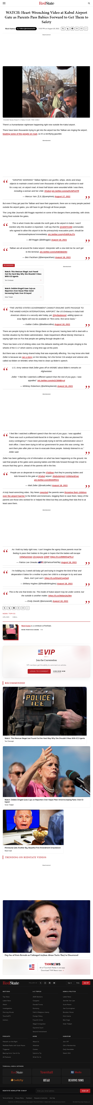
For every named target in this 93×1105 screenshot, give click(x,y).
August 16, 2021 (65, 386)
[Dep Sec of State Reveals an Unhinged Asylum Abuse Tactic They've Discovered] (46, 926)
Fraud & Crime (38, 1020)
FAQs (77, 983)
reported (44, 492)
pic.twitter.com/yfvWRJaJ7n (61, 234)
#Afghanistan (26, 557)
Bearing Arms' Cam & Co (11, 1053)
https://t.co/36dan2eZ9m (60, 596)
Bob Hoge (66, 1020)
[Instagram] (45, 983)
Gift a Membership (69, 1045)
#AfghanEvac (72, 476)
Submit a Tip (37, 1053)
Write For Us (37, 1057)
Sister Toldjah (9, 805)
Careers (35, 1049)
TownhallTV (7, 1016)
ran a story (27, 357)
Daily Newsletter (68, 1049)
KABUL (15, 617)
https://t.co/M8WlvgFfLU (61, 557)
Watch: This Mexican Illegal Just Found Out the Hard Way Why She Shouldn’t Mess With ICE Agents (45, 738)
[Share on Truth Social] (68, 28)
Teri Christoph (9, 741)
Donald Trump (38, 1004)
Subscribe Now (59, 671)
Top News (6, 997)
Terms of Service (8, 1098)
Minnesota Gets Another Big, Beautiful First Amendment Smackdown (33, 848)
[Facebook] (49, 983)
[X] (40, 983)
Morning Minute (8, 1012)
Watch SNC (67, 1053)
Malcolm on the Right (10, 1041)
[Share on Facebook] (72, 28)
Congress (36, 1000)
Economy (36, 1008)
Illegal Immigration (39, 1024)
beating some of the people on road (20, 134)
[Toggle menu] (4, 3)
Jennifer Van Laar (69, 1000)
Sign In (70, 983)
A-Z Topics (37, 991)
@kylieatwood (59, 315)
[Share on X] (63, 28)
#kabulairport (59, 476)
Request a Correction (40, 1098)
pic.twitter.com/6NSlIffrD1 (46, 480)
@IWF (47, 557)
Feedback (29, 1098)
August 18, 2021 (59, 240)
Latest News (7, 1000)
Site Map (52, 1098)
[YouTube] (54, 983)
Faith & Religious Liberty (41, 1012)
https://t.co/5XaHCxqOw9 (56, 578)
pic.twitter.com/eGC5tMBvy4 (51, 380)
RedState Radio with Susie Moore (14, 1045)
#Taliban (50, 472)
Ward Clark (8, 851)
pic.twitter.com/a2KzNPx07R (65, 191)
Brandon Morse (68, 1012)
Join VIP (86, 983)
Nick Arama (10, 29)
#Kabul (47, 191)
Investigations (7, 1008)
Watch (5, 1004)
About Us (36, 1041)
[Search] (89, 3)
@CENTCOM (66, 227)
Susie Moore (67, 1004)
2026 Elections (38, 997)
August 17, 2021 (62, 196)
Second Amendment (40, 1031)
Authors (5, 1020)
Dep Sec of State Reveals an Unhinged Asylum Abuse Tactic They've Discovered (41, 955)
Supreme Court (38, 1028)
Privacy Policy (19, 1098)
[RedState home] (11, 983)
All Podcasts (7, 1057)
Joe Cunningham (69, 1008)
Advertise (36, 1045)
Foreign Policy (37, 1016)
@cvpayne (38, 557)
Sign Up (85, 1091)
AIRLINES (6, 617)
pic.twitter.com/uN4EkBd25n (53, 252)
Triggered (6, 1049)
